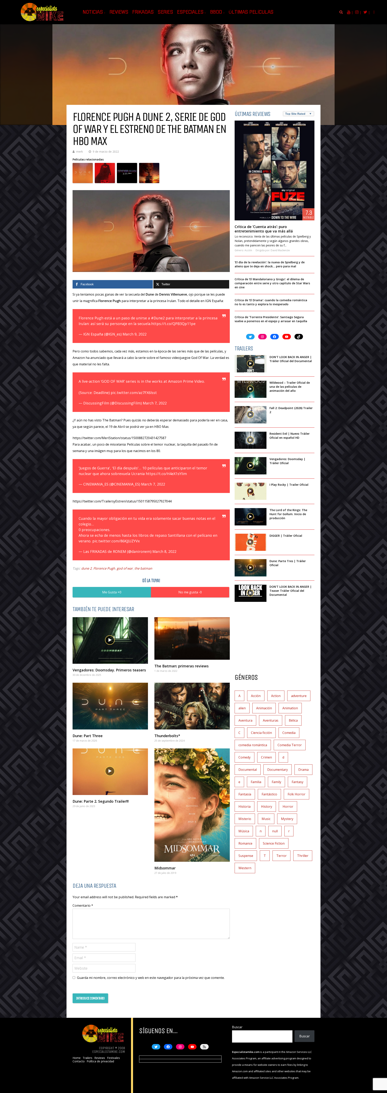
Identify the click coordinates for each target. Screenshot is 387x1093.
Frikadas (143, 12)
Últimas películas (251, 12)
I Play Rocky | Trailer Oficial (288, 485)
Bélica (293, 720)
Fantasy (297, 782)
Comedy (244, 757)
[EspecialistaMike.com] (42, 21)
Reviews (118, 12)
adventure (299, 696)
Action (276, 696)
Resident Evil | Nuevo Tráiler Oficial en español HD (289, 436)
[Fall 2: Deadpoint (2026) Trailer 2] (250, 414)
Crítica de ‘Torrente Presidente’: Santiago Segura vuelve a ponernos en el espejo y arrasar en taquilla (271, 319)
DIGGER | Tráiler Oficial (285, 536)
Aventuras (270, 720)
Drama (303, 769)
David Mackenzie (280, 250)
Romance (245, 843)
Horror (288, 806)
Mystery (287, 819)
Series (165, 12)
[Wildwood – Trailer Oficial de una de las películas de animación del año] (250, 389)
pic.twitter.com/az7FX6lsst (134, 392)
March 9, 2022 (135, 334)
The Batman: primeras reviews (181, 666)
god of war (125, 568)
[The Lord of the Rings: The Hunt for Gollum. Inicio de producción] (250, 516)
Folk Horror (296, 794)
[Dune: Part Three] (110, 706)
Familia (256, 782)
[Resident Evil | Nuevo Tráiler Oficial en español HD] (250, 440)
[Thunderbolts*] (192, 706)
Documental (247, 769)
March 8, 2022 (164, 551)
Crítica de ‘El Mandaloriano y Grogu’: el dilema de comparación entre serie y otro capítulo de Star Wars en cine (272, 283)
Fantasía (244, 794)
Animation (290, 708)
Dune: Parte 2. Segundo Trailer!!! (101, 801)
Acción (248, 250)
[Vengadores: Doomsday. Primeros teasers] (110, 640)
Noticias (93, 12)
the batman (143, 568)
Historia (244, 806)
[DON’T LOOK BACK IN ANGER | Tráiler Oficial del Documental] (250, 363)
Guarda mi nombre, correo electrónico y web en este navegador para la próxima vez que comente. (151, 977)
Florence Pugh (104, 568)
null (275, 831)
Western (244, 868)
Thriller (302, 855)
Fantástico (269, 794)
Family (276, 782)
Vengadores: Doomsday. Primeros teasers (109, 670)
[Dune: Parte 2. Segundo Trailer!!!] (110, 771)
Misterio (244, 819)
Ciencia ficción (261, 732)
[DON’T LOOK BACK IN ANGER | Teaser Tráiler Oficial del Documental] (250, 593)
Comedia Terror (290, 745)
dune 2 (86, 568)
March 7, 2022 (155, 403)
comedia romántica (252, 745)
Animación (264, 708)
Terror (281, 855)
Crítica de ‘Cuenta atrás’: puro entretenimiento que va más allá (264, 228)
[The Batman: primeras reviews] (192, 638)
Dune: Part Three (88, 735)
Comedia (288, 732)
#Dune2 (158, 318)
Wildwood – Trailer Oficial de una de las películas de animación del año (289, 387)
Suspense (245, 855)
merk (79, 151)
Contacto (79, 1061)
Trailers (87, 1058)
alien (242, 708)
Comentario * (83, 905)
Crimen (266, 757)
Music (266, 819)
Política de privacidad (100, 1061)
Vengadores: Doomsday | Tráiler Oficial (287, 461)
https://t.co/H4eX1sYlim (166, 473)
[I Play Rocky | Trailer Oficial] (250, 491)
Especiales (190, 12)
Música (243, 831)
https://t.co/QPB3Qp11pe (173, 323)
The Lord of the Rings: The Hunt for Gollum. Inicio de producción (288, 514)
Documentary (277, 769)
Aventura (245, 720)
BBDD (216, 12)
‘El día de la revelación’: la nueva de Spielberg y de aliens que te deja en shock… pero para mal (270, 264)
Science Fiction (274, 843)
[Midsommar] (192, 805)
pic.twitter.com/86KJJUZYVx (116, 541)
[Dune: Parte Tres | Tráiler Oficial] (250, 567)
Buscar (237, 1027)
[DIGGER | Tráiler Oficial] (250, 542)
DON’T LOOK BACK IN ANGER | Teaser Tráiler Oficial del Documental (290, 591)
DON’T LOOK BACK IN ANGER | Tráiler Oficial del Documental (291, 359)
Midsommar (165, 868)
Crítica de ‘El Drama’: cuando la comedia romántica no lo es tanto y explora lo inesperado (271, 302)
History (266, 806)
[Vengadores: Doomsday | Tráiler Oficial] (250, 465)
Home (77, 1058)
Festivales (113, 1058)
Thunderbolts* (167, 735)
